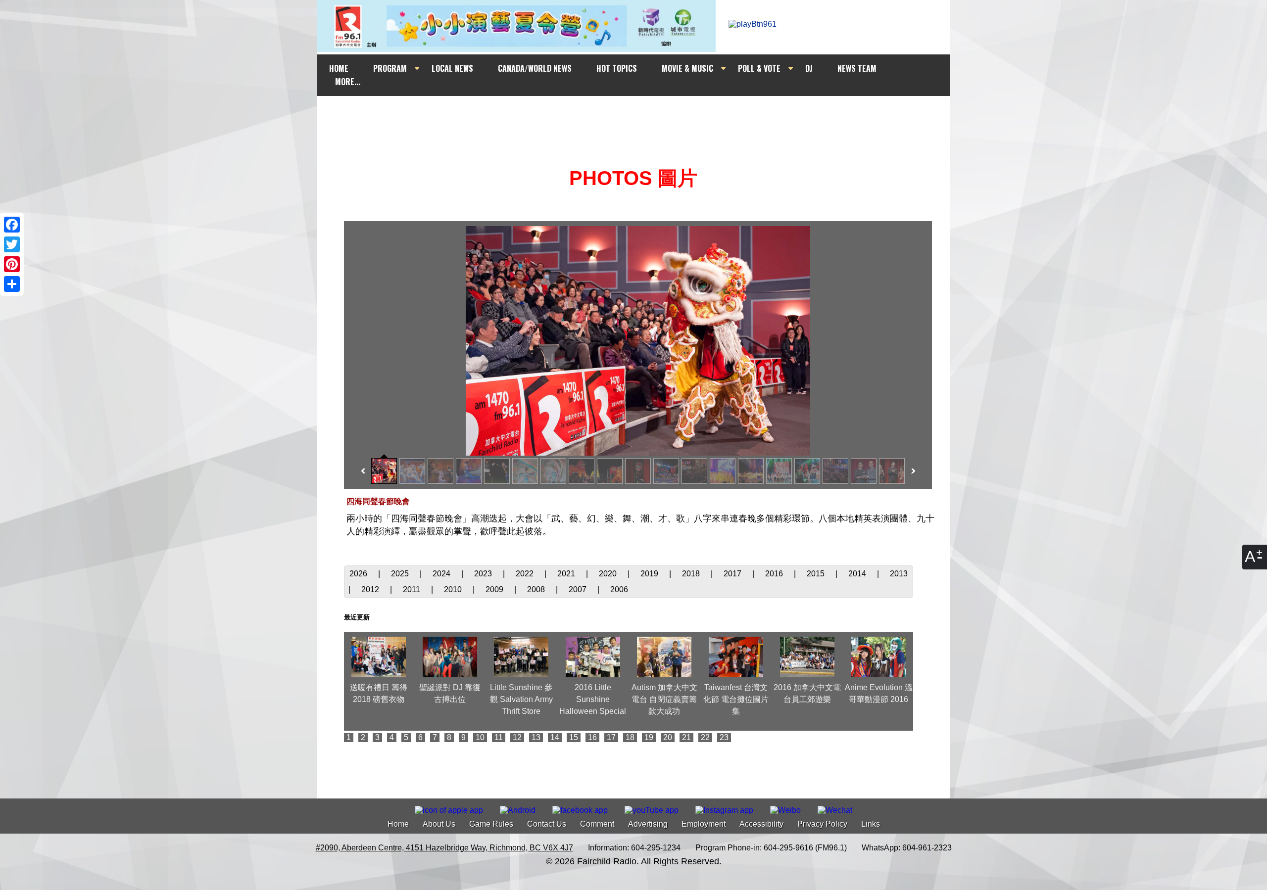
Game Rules (491, 824)
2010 (454, 589)
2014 (858, 573)
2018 (692, 573)
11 (498, 737)
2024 (442, 573)
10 (480, 737)
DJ (809, 68)
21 (686, 737)
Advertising (648, 824)
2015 (817, 573)
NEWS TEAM (857, 68)
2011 (412, 589)
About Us (439, 824)
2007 (578, 589)
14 (554, 737)
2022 (526, 573)
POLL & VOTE (759, 68)
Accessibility (761, 824)
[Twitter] (12, 244)
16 (592, 737)
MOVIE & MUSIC (687, 68)
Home (398, 824)
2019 (650, 573)
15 (573, 737)
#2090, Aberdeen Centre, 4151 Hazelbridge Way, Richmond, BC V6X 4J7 (444, 847)
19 (648, 737)
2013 (899, 573)
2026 (359, 573)
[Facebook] (12, 224)
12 (517, 737)
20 (667, 737)
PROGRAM (390, 68)
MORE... (347, 82)
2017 (733, 573)
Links (870, 824)
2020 (609, 573)
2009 (495, 589)
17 (611, 737)
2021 (567, 573)
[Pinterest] (12, 264)
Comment (597, 824)
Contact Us (546, 824)
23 (724, 737)
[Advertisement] (642, 115)
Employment (704, 824)
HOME (338, 68)
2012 (371, 589)
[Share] (12, 284)
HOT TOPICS (616, 68)
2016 (775, 573)
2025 (401, 573)
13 (536, 737)
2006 (619, 589)
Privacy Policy (822, 824)
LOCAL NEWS (452, 68)
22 (705, 737)
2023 (484, 573)
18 (630, 737)
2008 (537, 589)
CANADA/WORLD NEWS (535, 68)
